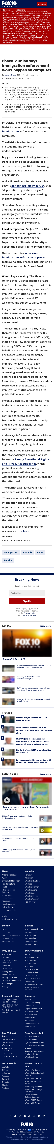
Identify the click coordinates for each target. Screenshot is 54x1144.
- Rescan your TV (32, 1023)
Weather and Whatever (34, 984)
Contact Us (29, 1005)
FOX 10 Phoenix (22, 75)
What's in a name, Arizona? (32, 988)
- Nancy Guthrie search (11, 980)
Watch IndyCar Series (33, 1086)
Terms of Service (28, 615)
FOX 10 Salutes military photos (34, 1046)
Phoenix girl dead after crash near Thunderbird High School (30, 678)
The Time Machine (32, 978)
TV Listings (29, 1020)
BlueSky (5, 1085)
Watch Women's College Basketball (32, 1096)
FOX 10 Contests (32, 1036)
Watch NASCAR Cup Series (33, 1082)
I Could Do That (31, 972)
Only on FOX (9, 950)
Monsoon (29, 878)
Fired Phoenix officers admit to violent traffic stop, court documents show (34, 730)
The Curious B (31, 960)
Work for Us (30, 1026)
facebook (10, 1116)
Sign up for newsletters (34, 1042)
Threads (5, 1082)
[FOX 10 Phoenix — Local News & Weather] (9, 4)
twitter (15, 1116)
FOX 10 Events (31, 1039)
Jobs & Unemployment (11, 935)
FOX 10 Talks (30, 963)
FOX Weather (30, 902)
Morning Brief (7, 901)
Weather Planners (32, 887)
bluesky (34, 1116)
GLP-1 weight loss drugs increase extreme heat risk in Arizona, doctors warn (33, 689)
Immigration (34, 75)
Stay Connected (34, 1033)
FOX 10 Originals (34, 950)
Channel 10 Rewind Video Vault (9, 961)
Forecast (28, 875)
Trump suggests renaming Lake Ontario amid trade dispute (26, 808)
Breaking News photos (34, 1051)
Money (6, 925)
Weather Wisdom (32, 899)
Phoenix (27, 552)
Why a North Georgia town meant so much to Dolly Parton (33, 700)
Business (5, 929)
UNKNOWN (30, 981)
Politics (8, 560)
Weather (30, 871)
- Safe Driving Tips (9, 919)
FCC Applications (32, 1011)
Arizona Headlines (9, 875)
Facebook (6, 1076)
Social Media (9, 1063)
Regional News (10, 995)
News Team (30, 1017)
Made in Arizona (8, 974)
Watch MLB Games (33, 1078)
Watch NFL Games (32, 1070)
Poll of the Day (8, 907)
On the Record (31, 975)
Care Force (6, 957)
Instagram (6, 1073)
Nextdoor (6, 1088)
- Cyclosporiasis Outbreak (8, 891)
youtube (25, 1116)
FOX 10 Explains (8, 884)
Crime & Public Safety (11, 881)
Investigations (7, 971)
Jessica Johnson (10, 75)
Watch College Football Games (34, 1074)
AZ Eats (28, 954)
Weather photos (31, 1057)
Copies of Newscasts (33, 1008)
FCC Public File (31, 1014)
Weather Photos (31, 896)
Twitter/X (5, 1079)
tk (29, 1116)
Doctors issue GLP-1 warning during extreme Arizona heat (20, 828)
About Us (30, 995)
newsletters (44, 1116)
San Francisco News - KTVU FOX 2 (11, 1006)
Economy (6, 932)
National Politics (31, 941)
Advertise (29, 999)
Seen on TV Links (9, 910)
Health (4, 887)
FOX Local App (8, 1053)
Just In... (6, 625)
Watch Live (42, 4)
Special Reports (8, 983)
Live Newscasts (8, 1039)
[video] (27, 791)
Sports (4, 913)
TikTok (5, 1070)
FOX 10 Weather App (10, 1056)
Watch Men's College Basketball (33, 1090)
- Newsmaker (30, 938)
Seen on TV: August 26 (14, 659)
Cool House (7, 965)
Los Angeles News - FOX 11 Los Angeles (10, 1000)
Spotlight (5, 986)
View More (45, 626)
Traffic (4, 916)
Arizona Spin (7, 954)
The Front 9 (30, 966)
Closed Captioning (32, 1002)
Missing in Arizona (9, 977)
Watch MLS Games (33, 1103)
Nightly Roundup (8, 904)
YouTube (5, 1067)
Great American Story (33, 969)
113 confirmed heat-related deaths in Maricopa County (17, 817)
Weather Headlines (32, 881)
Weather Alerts (31, 890)
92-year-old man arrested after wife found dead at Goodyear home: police (34, 666)
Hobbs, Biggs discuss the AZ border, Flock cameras (18, 850)
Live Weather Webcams (7, 1043)
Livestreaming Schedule (7, 1049)
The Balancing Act (32, 957)
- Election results (31, 932)
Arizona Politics (31, 935)
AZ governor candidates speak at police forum (18, 839)
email (39, 1116)
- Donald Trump (31, 944)
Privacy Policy (30, 613)
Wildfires (28, 884)
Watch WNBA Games (33, 1100)
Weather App (30, 893)
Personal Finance (9, 938)
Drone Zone (7, 968)
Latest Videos (10, 773)
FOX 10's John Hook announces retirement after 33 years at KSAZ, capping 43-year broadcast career (32, 741)
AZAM (4, 878)
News (40, 552)
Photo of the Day (32, 1054)
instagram (20, 1116)
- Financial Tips (8, 941)
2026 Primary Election (34, 929)
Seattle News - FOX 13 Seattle (11, 1011)
